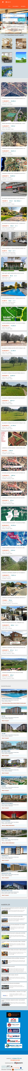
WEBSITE (9, 2)
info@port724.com (17, 1058)
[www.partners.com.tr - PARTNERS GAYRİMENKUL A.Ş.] (13, 1025)
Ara (22, 19)
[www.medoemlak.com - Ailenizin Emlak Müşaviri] (13, 1046)
